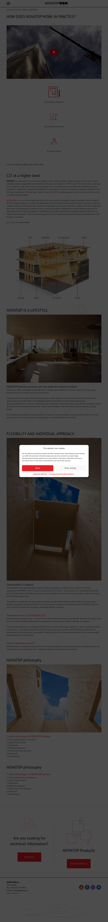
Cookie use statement (40, 474)
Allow (37, 468)
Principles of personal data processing (61, 474)
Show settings (70, 468)
